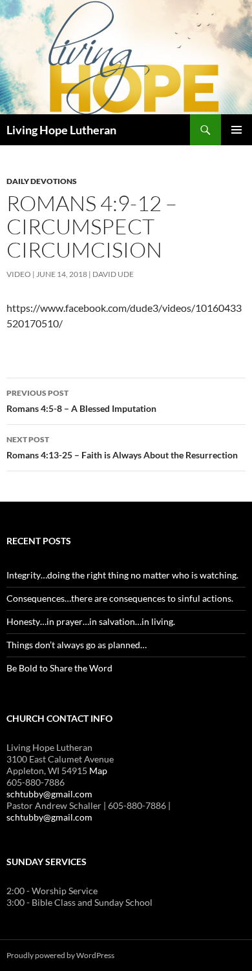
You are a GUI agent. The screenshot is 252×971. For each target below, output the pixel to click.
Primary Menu (236, 129)
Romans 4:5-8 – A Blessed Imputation (81, 401)
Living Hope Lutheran (61, 130)
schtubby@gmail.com (49, 793)
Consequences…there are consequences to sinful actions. (119, 598)
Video (18, 274)
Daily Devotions (41, 181)
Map (98, 770)
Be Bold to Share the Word (59, 667)
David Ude (113, 274)
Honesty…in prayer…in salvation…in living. (90, 621)
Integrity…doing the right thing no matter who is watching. (122, 574)
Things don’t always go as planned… (76, 644)
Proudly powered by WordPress (60, 955)
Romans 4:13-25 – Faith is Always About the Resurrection (122, 447)
